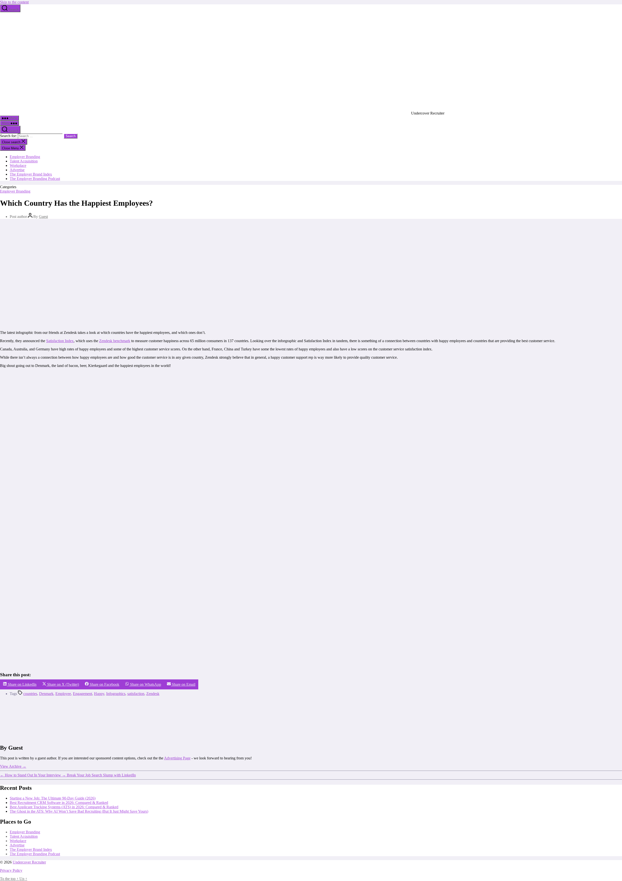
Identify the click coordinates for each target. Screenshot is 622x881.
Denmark (46, 694)
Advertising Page (177, 758)
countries (30, 694)
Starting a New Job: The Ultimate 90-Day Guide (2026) (52, 798)
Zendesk (152, 694)
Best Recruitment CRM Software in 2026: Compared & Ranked (59, 803)
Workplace (18, 165)
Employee (63, 694)
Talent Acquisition (24, 161)
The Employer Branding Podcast (35, 179)
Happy (99, 694)
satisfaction (135, 694)
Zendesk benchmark (114, 341)
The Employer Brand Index (31, 174)
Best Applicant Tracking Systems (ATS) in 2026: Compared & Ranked (64, 807)
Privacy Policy (11, 870)
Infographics (115, 694)
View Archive (13, 766)
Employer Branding (25, 157)
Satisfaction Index (60, 341)
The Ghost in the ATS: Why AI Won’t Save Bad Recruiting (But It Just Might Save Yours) (79, 811)
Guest (43, 216)
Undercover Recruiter (29, 862)
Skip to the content (14, 2)
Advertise (17, 170)
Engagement (82, 694)
